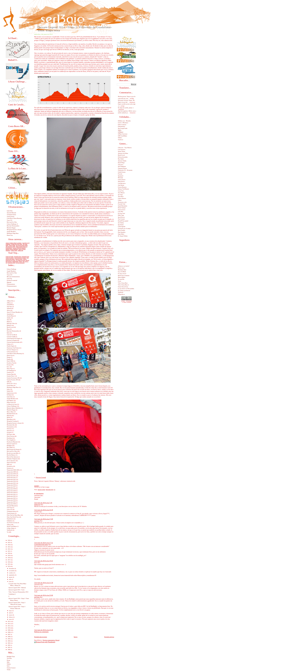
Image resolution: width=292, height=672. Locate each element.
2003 (9, 643)
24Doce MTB (12, 245)
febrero (11, 617)
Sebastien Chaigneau (12, 458)
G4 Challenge (10, 370)
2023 (9, 547)
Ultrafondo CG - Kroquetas (125, 170)
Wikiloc (9, 664)
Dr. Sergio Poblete (123, 236)
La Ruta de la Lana (12, 404)
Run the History (11, 455)
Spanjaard (120, 176)
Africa (8, 310)
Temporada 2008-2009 (13, 470)
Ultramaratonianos (12, 286)
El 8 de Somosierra (20, 262)
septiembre (12, 575)
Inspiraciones (10, 393)
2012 (9, 623)
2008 (9, 632)
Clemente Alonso (122, 168)
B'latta (20, 261)
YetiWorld (9, 530)
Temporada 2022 (11, 496)
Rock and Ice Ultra (12, 222)
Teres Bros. (121, 196)
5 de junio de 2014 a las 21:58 (43, 583)
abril (10, 612)
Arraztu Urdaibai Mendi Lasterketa (13, 243)
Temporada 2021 (11, 494)
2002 (9, 645)
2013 (9, 621)
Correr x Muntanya (123, 122)
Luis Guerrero (121, 149)
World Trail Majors (12, 526)
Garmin (9, 372)
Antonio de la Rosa (123, 153)
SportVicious (121, 217)
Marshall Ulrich (11, 413)
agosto (11, 577)
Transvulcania (10, 216)
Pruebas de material (12, 280)
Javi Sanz (120, 194)
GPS (8, 381)
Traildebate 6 (12, 594)
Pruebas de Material (12, 442)
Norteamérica (10, 427)
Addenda (9, 308)
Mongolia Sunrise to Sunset (14, 229)
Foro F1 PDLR (122, 271)
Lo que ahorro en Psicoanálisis (126, 288)
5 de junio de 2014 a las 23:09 (43, 595)
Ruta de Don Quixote (12, 457)
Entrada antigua (109, 637)
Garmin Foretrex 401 (12, 379)
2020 (9, 553)
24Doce (9, 302)
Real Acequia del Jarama (13, 449)
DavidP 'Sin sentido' (123, 221)
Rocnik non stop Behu (13, 453)
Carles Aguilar (121, 226)
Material (9, 282)
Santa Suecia (121, 181)
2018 (9, 557)
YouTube (9, 658)
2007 (9, 634)
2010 (9, 628)
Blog (8, 329)
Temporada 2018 (11, 488)
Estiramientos (121, 126)
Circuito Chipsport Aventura (19, 248)
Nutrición (9, 430)
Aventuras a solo (122, 202)
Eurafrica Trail (11, 363)
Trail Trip (9, 278)
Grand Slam (10, 385)
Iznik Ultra (10, 210)
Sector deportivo (11, 460)
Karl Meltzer (10, 400)
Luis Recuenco (122, 183)
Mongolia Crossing (12, 421)
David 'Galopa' (122, 207)
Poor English (10, 440)
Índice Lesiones (122, 124)
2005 (9, 638)
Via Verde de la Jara (20, 260)
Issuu (8, 666)
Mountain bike (11, 425)
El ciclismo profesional (124, 290)
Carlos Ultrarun (122, 198)
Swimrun (9, 468)
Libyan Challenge (11, 269)
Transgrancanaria (11, 214)
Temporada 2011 (11, 475)
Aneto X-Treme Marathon (14, 312)
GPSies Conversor (122, 134)
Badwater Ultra (11, 323)
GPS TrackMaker (122, 136)
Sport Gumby (121, 230)
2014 (9, 566)
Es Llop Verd (121, 213)
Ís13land (9, 395)
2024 (9, 544)
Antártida (9, 314)
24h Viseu (9, 306)
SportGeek (121, 224)
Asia (8, 319)
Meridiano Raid (122, 269)
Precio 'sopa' (121, 268)
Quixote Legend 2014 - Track (16, 589)
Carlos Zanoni (121, 179)
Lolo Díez (120, 211)
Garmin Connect (11, 667)
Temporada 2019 (11, 490)
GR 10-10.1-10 (11, 383)
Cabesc (120, 200)
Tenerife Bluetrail (11, 212)
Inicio (75, 637)
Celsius (8, 344)
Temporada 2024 (11, 500)
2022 (9, 549)
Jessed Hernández (122, 206)
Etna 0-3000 (10, 361)
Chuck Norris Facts (123, 286)
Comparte (36, 485)
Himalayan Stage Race (13, 233)
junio (10, 581)
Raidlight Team (11, 656)
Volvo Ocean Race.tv (123, 284)
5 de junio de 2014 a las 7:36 (43, 503)
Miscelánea (10, 419)
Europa (9, 364)
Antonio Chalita (122, 160)
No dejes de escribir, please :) (125, 107)
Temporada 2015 (11, 483)
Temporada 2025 (11, 502)
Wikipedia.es (121, 294)
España (9, 359)
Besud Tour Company (123, 275)
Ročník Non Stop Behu (16, 244)
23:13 (48, 487)
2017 (9, 560)
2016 (9, 562)
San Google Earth (122, 128)
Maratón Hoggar (11, 227)
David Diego (121, 162)
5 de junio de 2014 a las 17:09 (43, 519)
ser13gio (37, 521)
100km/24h (20, 250)
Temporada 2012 (11, 477)
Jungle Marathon (11, 231)
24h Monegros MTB (10, 246)
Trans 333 (9, 220)
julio (10, 579)
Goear (119, 281)
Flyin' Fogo (10, 368)
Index (8, 389)
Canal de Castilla (10, 257)
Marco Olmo (10, 411)
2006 (9, 636)
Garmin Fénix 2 (11, 376)
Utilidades (9, 520)
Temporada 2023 (11, 498)
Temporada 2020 (11, 492)
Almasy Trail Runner (123, 189)
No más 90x (121, 279)
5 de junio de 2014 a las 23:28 (43, 630)
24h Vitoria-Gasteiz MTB (21, 245)
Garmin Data (10, 374)
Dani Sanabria (121, 232)
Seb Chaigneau (122, 166)
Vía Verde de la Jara (12, 522)
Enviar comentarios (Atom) (51, 640)
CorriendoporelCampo (41, 544)
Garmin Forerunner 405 (13, 378)
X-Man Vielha (14, 250)
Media (8, 417)
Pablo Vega (121, 215)
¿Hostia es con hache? (123, 266)
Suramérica (10, 466)
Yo (54, 489)
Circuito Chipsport (12, 349)
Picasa (8, 660)
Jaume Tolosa (121, 151)
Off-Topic (9, 434)
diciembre (12, 568)
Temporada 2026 (11, 503)
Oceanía (9, 432)
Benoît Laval (10, 327)
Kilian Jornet (10, 402)
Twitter (8, 669)
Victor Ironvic (121, 209)
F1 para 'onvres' (122, 273)
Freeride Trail (121, 204)
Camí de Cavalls (9, 256)
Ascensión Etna (17, 256)
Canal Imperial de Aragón (20, 257)
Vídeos (8, 524)
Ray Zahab (10, 447)
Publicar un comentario (41, 632)
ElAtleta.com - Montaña (124, 121)
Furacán (120, 174)
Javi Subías (121, 222)
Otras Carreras (10, 436)
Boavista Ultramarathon (13, 226)
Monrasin (120, 177)
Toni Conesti (121, 219)
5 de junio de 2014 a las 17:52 (43, 543)
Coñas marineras (11, 351)
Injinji (8, 391)
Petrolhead (9, 438)
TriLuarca (120, 164)
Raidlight (9, 445)
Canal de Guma (18, 259)
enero (10, 619)
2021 (9, 551)
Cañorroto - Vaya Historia (125, 147)
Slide (8, 464)
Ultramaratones (11, 284)
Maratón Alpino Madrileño (12, 249)
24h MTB (9, 304)
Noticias (9, 428)
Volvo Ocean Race (123, 283)
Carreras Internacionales (13, 342)
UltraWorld (10, 519)
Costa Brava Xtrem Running (14, 218)
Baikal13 (9, 325)
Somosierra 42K (11, 262)
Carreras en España (12, 340)
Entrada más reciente (40, 637)
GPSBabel (120, 132)
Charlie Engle (10, 346)
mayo (10, 610)
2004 (9, 641)
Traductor (120, 139)
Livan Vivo (121, 191)
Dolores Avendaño (123, 157)
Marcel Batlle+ (122, 277)
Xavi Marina (121, 192)
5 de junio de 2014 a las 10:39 (43, 510)
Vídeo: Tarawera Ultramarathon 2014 (18, 592)
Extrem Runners (122, 187)
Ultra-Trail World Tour (13, 517)
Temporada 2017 (11, 487)
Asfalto (9, 318)
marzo (11, 615)
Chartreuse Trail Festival (13, 348)
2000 (9, 649)
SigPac (119, 130)
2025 (9, 542)
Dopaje (9, 357)
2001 (9, 647)
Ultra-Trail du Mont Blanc (14, 515)
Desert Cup (10, 235)
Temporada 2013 (11, 479)
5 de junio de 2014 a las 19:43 (43, 561)
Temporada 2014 (49, 489)
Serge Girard (10, 462)
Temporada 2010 (11, 473)
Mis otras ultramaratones (13, 276)
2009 (9, 630)
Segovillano (121, 234)
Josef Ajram (121, 185)
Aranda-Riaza (15, 261)
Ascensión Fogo (25, 256)
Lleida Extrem (121, 172)
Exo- (8, 366)
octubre (11, 572)
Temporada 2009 (11, 472)
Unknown (37, 504)
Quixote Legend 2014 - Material (17, 587)
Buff (8, 333)
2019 (9, 555)
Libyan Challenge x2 (12, 224)
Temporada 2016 (11, 485)
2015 (9, 564)
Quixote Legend (41, 477)
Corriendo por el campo (124, 228)
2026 (9, 540)
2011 (9, 625)
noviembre (12, 570)
